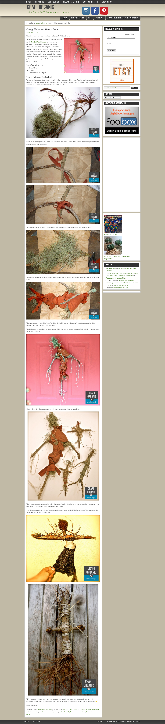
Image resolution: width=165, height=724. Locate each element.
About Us (39, 2)
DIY (79, 709)
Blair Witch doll (67, 709)
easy (82, 709)
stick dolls (62, 712)
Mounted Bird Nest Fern (126, 280)
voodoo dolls (81, 712)
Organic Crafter (34, 32)
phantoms (42, 712)
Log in (138, 722)
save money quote (52, 712)
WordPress (131, 722)
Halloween (41, 709)
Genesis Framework (119, 722)
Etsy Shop (107, 2)
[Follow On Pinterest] (104, 11)
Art (89, 18)
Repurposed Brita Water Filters (116, 278)
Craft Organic (40, 8)
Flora (63, 18)
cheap (75, 709)
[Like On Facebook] (95, 11)
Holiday (99, 18)
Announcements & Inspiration (123, 18)
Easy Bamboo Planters (121, 285)
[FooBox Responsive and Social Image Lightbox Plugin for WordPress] (121, 135)
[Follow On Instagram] (86, 11)
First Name (110, 43)
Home (29, 2)
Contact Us (53, 2)
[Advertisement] (122, 175)
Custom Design (90, 2)
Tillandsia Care (71, 2)
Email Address (111, 37)
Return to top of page (32, 722)
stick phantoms (71, 712)
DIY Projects (76, 18)
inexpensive (34, 712)
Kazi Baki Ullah (111, 268)
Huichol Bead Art (110, 235)
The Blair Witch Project (38, 42)
